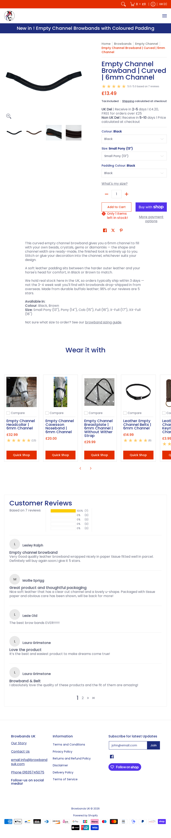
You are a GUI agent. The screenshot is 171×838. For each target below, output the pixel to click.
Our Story (19, 743)
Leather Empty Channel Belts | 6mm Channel (137, 424)
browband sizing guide (103, 322)
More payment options (151, 219)
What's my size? (115, 183)
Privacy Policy (62, 751)
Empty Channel (146, 44)
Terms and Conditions (69, 744)
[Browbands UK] (9, 16)
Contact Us (20, 751)
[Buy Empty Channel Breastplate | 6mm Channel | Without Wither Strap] (99, 392)
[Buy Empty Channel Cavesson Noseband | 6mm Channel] (60, 392)
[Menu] (164, 16)
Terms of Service (65, 779)
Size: (117, 148)
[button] (105, 230)
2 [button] (83, 698)
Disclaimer (60, 765)
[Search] (123, 4)
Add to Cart (116, 207)
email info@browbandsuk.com (29, 761)
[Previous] (7, 81)
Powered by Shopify (85, 815)
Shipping (128, 101)
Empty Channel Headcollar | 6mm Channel (20, 424)
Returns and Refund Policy (72, 758)
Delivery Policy (63, 772)
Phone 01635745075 (27, 772)
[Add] (127, 194)
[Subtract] (107, 194)
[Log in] (153, 4)
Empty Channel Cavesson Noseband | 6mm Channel (59, 426)
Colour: (112, 131)
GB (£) (163, 4)
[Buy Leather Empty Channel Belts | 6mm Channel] (138, 392)
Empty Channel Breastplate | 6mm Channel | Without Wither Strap (98, 428)
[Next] (80, 81)
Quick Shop (21, 455)
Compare (18, 413)
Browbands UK (80, 808)
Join (153, 745)
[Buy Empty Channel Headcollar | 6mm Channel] (21, 392)
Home (106, 44)
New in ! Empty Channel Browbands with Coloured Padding (85, 28)
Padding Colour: (118, 165)
